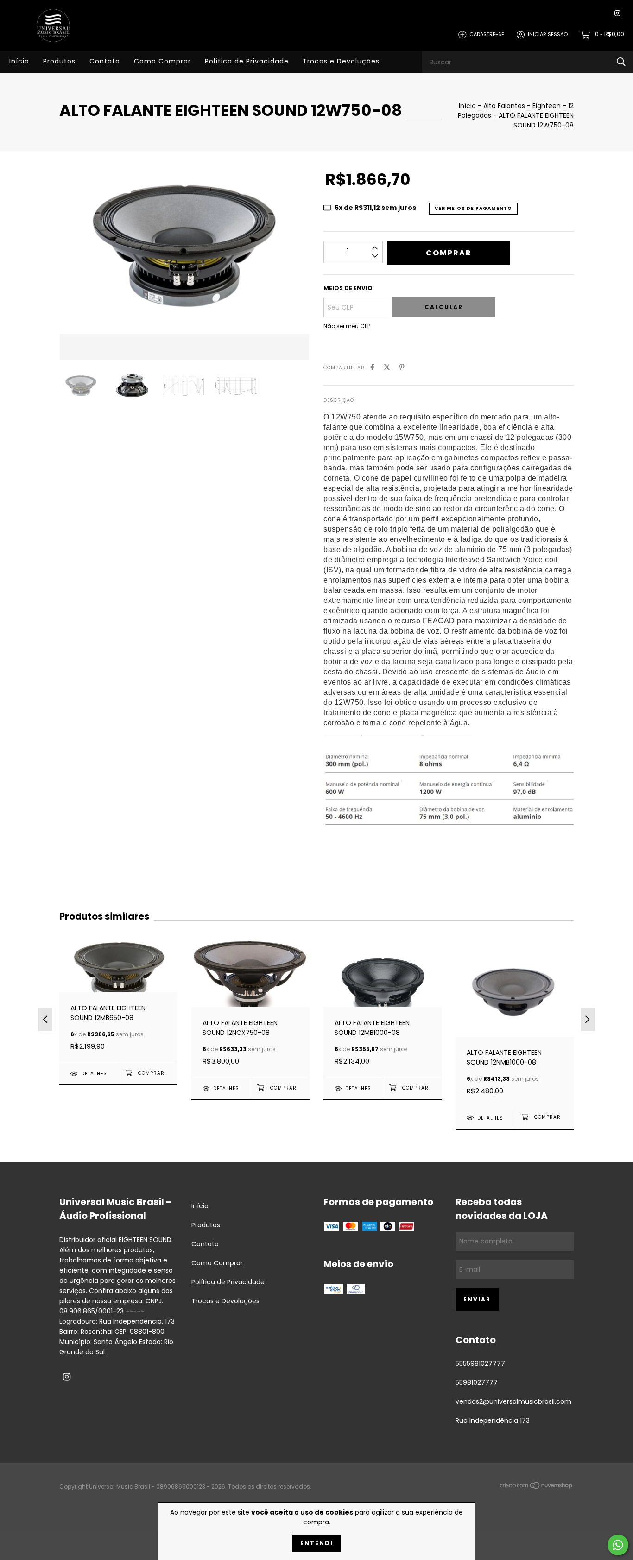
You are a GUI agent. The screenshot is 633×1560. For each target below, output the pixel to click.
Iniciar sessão (548, 34)
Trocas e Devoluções (341, 61)
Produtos (59, 61)
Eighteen (546, 105)
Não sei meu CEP (346, 326)
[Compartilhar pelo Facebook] (372, 367)
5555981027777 (480, 1363)
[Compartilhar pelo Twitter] (387, 367)
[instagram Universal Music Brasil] (617, 13)
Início (19, 61)
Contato (104, 61)
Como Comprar (162, 61)
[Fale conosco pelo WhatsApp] (618, 1545)
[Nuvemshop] (537, 1487)
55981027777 (477, 1382)
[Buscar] (621, 61)
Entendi (316, 1543)
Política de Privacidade (247, 61)
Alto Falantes (504, 105)
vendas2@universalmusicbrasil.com (513, 1401)
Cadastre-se (486, 34)
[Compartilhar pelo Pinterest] (402, 367)
